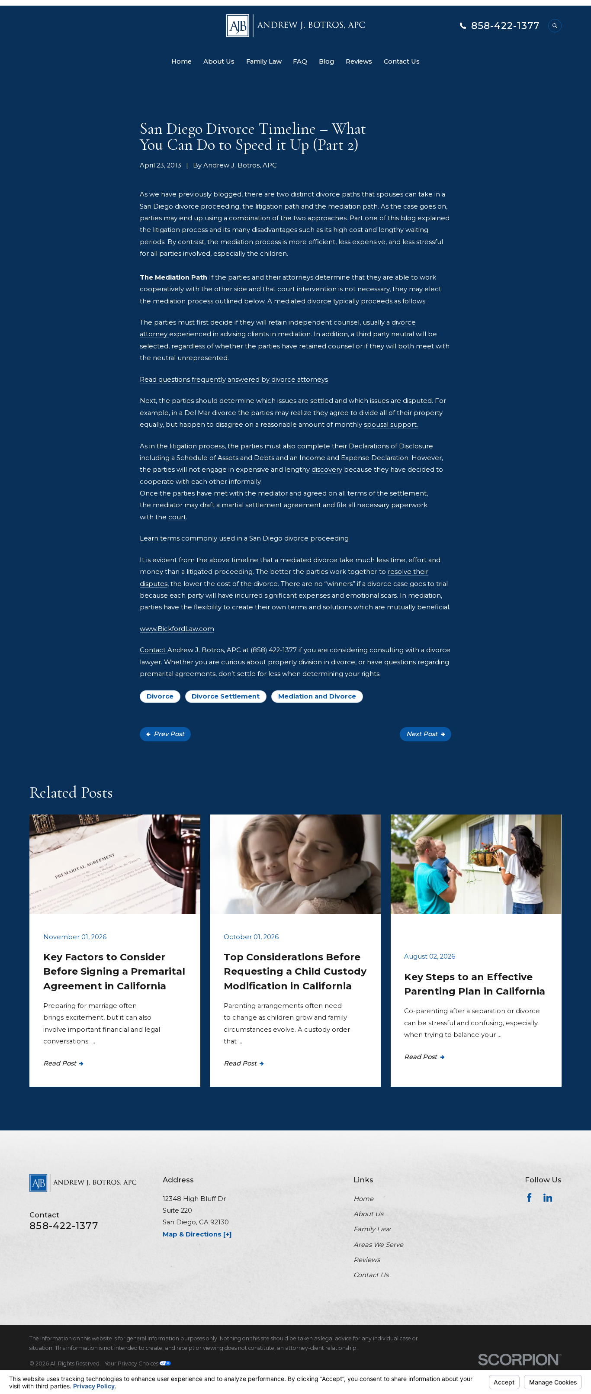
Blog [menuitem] (326, 61)
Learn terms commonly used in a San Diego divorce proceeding (244, 538)
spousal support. (391, 424)
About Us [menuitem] (218, 61)
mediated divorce (302, 301)
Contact (153, 650)
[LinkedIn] (547, 1197)
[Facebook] (529, 1197)
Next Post (421, 734)
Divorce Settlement (226, 696)
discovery (327, 469)
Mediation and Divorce (317, 696)
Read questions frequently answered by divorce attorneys (234, 379)
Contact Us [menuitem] (402, 61)
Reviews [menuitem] (359, 61)
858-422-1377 (505, 26)
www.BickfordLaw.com (177, 629)
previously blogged (209, 194)
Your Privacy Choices (132, 1363)
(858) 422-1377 (274, 650)
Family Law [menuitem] (264, 61)
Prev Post (169, 734)
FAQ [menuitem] (300, 61)
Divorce (160, 696)
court (177, 517)
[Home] (295, 25)
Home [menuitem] (181, 61)
